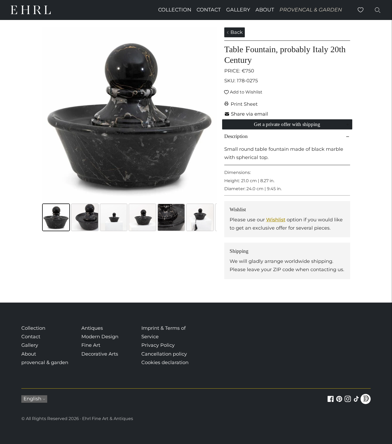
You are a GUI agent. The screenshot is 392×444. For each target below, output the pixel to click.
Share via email (249, 114)
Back (236, 32)
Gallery (238, 10)
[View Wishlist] (361, 10)
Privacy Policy (158, 345)
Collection (174, 10)
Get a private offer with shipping (287, 124)
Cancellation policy (164, 354)
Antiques (92, 328)
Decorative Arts (99, 354)
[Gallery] (129, 130)
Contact (209, 10)
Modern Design (99, 337)
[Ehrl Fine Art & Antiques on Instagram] (348, 402)
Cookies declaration (165, 362)
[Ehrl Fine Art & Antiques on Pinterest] (339, 402)
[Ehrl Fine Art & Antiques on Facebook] (330, 402)
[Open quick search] (377, 10)
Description (236, 136)
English (32, 399)
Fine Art (90, 345)
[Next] (209, 114)
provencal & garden (310, 10)
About (264, 10)
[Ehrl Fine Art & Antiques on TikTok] (356, 402)
